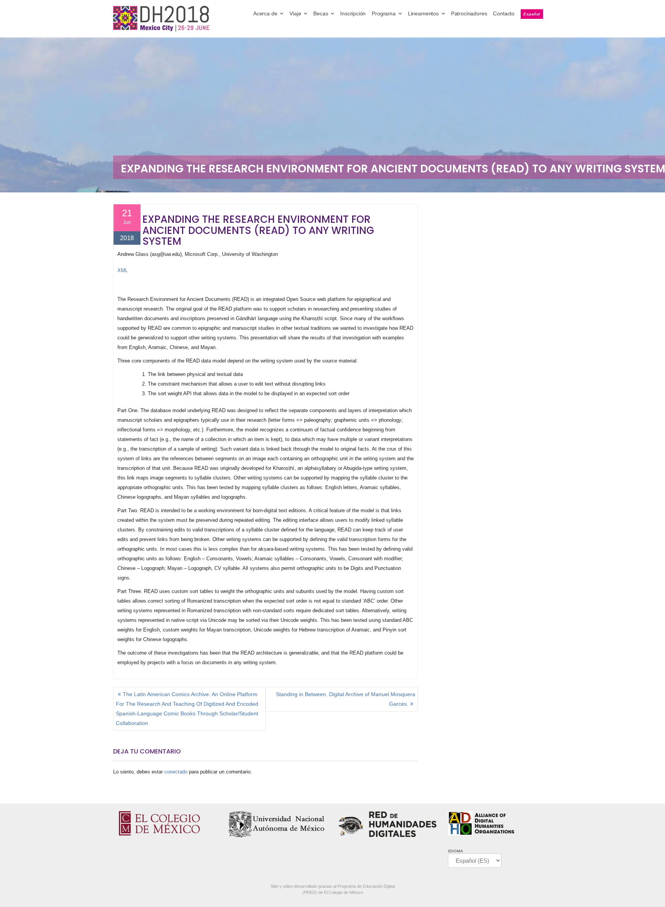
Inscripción (353, 13)
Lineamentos (423, 13)
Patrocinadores (469, 13)
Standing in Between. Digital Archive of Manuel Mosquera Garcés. (345, 699)
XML (122, 270)
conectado (175, 772)
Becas (320, 13)
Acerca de (265, 13)
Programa (384, 13)
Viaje (295, 13)
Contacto (504, 13)
